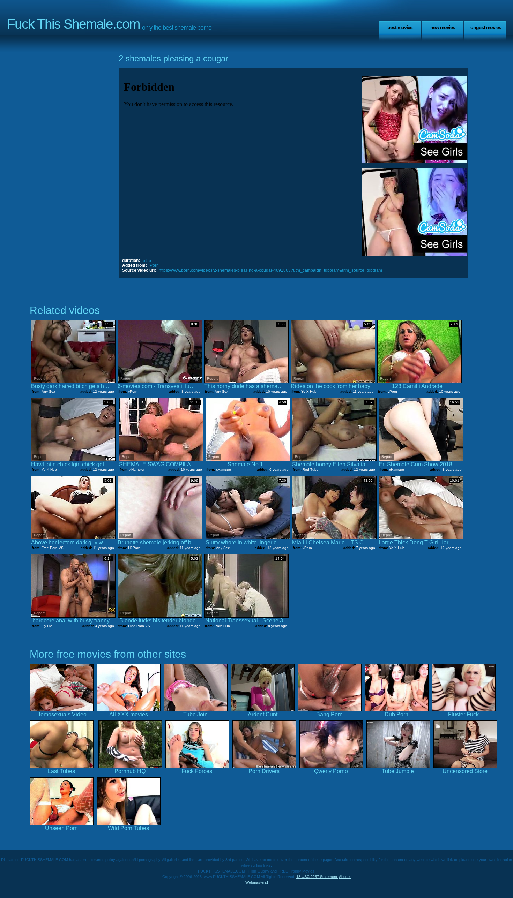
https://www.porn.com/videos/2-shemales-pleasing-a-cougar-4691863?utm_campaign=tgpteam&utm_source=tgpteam (270, 270)
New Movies (442, 27)
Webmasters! (256, 882)
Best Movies (399, 27)
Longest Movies (485, 27)
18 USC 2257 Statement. (317, 877)
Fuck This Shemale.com (73, 23)
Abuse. (345, 877)
